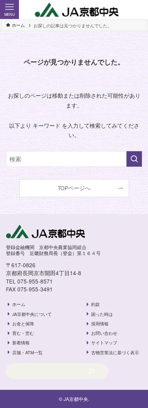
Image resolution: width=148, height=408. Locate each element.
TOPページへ (74, 188)
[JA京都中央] (74, 10)
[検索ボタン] (138, 9)
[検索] (91, 371)
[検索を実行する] (134, 159)
